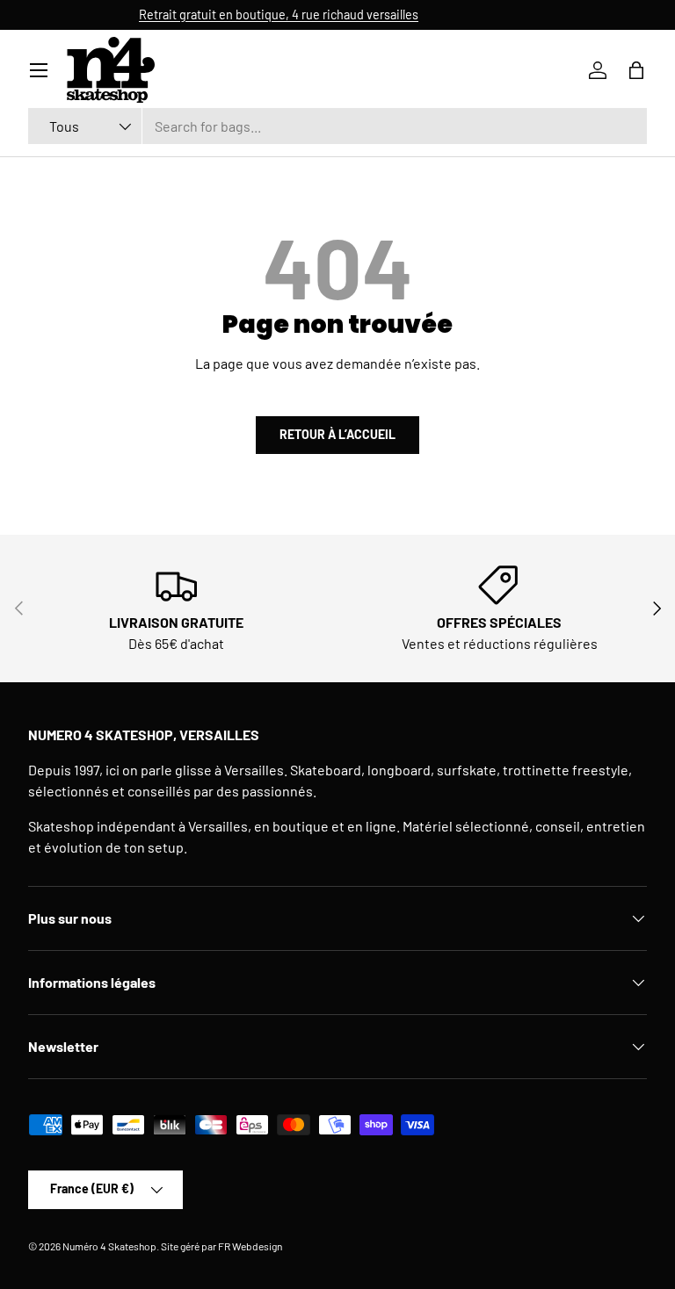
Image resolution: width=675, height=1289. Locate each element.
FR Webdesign (250, 1246)
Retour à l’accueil (337, 434)
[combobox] (337, 126)
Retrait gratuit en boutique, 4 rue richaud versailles (335, 14)
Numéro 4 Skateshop (109, 1246)
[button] (636, 70)
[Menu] (38, 70)
